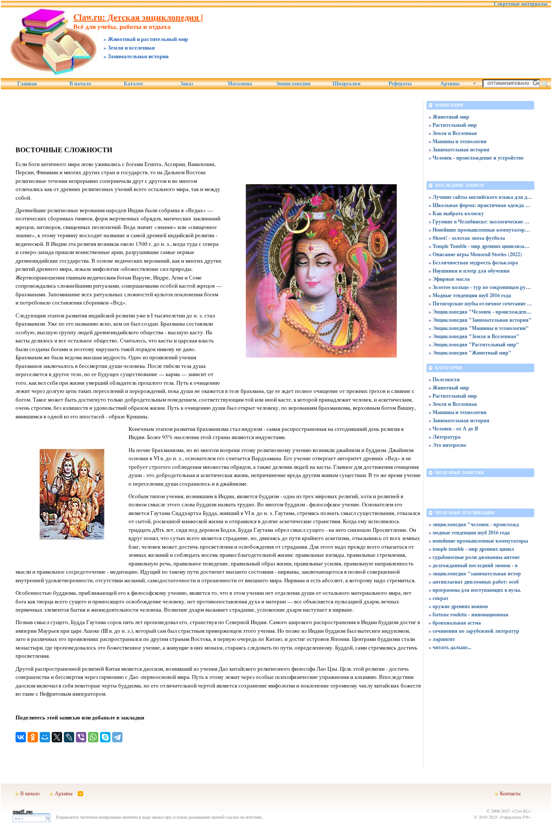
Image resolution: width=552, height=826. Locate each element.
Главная (27, 84)
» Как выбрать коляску (456, 213)
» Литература (445, 436)
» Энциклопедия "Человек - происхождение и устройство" (480, 311)
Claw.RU (521, 811)
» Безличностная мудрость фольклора (473, 262)
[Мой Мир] (45, 737)
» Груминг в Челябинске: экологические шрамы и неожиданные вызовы (480, 221)
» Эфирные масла (449, 279)
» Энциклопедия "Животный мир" (470, 352)
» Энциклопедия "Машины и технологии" (479, 328)
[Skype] (105, 737)
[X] (57, 737)
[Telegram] (117, 737)
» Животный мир (449, 116)
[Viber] (81, 737)
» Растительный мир (453, 125)
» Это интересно (447, 445)
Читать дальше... (452, 647)
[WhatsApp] (93, 737)
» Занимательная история (459, 149)
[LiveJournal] (69, 737)
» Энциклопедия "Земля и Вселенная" (474, 336)
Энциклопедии (293, 84)
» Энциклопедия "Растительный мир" (474, 344)
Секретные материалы (520, 4)
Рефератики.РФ (515, 817)
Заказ (186, 84)
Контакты (510, 793)
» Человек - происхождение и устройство (476, 157)
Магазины (240, 84)
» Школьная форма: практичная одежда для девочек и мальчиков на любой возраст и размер (480, 205)
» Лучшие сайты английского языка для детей (480, 197)
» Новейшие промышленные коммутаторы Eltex (480, 229)
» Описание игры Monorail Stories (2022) (475, 254)
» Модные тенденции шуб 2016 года (470, 295)
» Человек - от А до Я (453, 428)
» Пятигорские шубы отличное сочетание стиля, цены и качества (480, 303)
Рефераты (400, 84)
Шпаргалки (346, 84)
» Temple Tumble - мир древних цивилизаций (480, 246)
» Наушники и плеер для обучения (469, 270)
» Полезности (444, 379)
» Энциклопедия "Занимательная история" (480, 319)
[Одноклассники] (33, 737)
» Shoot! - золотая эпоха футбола (467, 238)
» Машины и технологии (457, 141)
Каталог (133, 84)
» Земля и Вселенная (453, 133)
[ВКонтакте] (21, 737)
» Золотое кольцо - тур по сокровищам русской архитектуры (480, 287)
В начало (80, 84)
